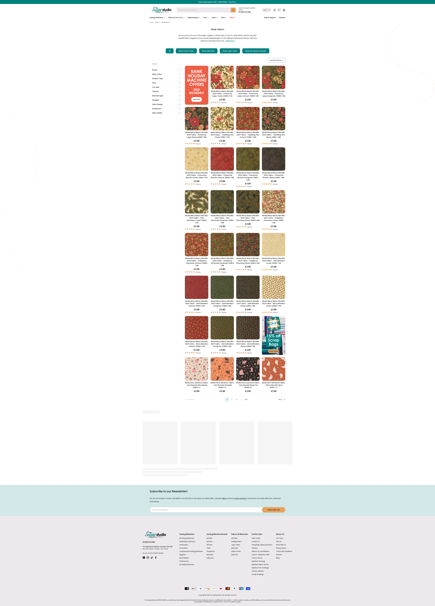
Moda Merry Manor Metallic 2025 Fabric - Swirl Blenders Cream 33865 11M (273, 260)
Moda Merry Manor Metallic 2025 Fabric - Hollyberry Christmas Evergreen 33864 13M (222, 262)
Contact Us (256, 541)
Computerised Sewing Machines (191, 551)
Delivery (255, 548)
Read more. (230, 41)
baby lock (210, 558)
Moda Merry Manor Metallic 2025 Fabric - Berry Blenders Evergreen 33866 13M (222, 343)
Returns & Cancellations (260, 551)
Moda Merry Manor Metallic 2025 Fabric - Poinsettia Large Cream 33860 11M (222, 93)
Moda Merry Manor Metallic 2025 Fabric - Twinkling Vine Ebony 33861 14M (273, 134)
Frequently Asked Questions (262, 545)
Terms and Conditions (284, 551)
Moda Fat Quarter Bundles (255, 51)
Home (151, 22)
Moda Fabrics (166, 22)
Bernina (209, 545)
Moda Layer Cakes (230, 51)
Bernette (210, 554)
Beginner (182, 554)
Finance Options (258, 571)
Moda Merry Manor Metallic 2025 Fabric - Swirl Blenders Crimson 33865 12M (196, 303)
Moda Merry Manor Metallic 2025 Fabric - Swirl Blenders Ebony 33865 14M (248, 303)
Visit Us (278, 541)
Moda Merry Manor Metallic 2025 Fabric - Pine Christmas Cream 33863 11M (196, 219)
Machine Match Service (260, 564)
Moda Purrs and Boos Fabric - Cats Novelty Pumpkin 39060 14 (222, 384)
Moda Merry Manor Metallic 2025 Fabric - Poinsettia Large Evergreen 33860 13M (273, 93)
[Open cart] (284, 10)
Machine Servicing (258, 561)
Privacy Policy (281, 548)
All (170, 51)
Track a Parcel (257, 558)
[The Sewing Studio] (161, 10)
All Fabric (234, 538)
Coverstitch (183, 548)
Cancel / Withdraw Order (261, 554)
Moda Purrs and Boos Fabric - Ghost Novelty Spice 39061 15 (273, 384)
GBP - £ (265, 10)
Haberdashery (193, 17)
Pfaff (208, 548)
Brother (209, 538)
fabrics (224, 498)
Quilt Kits (234, 554)
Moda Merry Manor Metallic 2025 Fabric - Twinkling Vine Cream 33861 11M (222, 134)
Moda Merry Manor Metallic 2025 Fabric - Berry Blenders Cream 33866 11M (273, 303)
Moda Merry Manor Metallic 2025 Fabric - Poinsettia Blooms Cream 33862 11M (196, 175)
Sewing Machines (156, 17)
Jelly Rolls (234, 548)
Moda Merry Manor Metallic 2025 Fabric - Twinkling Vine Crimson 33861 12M (247, 134)
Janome (209, 541)
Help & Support (270, 17)
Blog (277, 558)
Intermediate (184, 558)
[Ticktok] (152, 558)
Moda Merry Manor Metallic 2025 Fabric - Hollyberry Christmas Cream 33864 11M (273, 219)
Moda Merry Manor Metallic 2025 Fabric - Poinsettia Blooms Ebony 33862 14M (273, 175)
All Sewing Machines (186, 538)
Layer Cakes (235, 545)
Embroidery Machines (187, 541)
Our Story (279, 538)
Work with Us (281, 545)
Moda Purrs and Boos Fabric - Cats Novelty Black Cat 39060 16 (247, 384)
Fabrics (157, 22)
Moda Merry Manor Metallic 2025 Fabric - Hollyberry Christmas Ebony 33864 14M (248, 260)
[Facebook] (156, 558)
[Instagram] (148, 558)
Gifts (223, 17)
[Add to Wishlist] (231, 68)
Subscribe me (273, 510)
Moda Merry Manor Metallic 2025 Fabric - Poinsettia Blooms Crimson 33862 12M (222, 175)
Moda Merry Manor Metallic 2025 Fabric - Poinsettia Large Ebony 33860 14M (196, 134)
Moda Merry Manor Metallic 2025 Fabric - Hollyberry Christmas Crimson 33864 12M (196, 262)
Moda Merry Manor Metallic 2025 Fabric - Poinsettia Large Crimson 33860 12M (248, 93)
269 (246, 399)
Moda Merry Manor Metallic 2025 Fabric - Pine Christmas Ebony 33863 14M (248, 217)
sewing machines (240, 498)
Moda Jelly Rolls (208, 51)
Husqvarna (210, 551)
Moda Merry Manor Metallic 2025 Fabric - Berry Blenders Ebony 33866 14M (248, 343)
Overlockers (183, 545)
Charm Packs (236, 551)
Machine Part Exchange (260, 568)
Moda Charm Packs (186, 51)
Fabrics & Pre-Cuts (175, 17)
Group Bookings (258, 574)
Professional (183, 561)
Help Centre (256, 538)
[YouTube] (144, 558)
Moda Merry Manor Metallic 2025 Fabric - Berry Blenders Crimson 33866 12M (196, 343)
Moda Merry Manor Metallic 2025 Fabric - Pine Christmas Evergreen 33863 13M (222, 219)
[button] (222, 102)
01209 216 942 (149, 542)
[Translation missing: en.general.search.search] (233, 10)
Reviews (282, 17)
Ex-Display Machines (186, 564)
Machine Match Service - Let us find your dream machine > (217, 2)
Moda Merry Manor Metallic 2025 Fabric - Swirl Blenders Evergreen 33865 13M (222, 303)
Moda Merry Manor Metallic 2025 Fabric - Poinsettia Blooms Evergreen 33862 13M (248, 176)
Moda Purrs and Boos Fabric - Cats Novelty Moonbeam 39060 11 (196, 384)
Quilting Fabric (236, 541)
